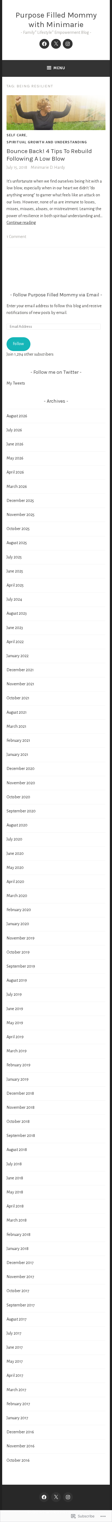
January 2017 (17, 1418)
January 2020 (18, 924)
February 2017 (18, 1404)
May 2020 (15, 867)
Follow (18, 344)
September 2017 (21, 1305)
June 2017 (15, 1347)
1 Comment (16, 236)
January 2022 (18, 656)
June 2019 (15, 1009)
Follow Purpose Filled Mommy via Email (56, 295)
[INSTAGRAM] (68, 1497)
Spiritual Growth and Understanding (47, 142)
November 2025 (21, 514)
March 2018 (17, 1220)
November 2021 (20, 684)
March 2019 (17, 1051)
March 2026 (17, 486)
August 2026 (17, 416)
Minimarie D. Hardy (48, 167)
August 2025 (17, 543)
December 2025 (20, 500)
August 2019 (17, 980)
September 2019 (21, 966)
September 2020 (21, 811)
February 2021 (18, 740)
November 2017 (20, 1277)
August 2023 (17, 613)
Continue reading (21, 222)
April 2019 (15, 1037)
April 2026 (15, 472)
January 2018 (18, 1248)
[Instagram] (67, 44)
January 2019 (18, 1079)
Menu (59, 68)
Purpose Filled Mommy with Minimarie (56, 19)
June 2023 (15, 628)
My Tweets (16, 383)
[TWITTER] (56, 1497)
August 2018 (17, 1149)
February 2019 (18, 1065)
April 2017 (15, 1375)
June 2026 (15, 444)
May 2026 (15, 458)
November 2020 (21, 783)
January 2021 (17, 754)
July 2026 (14, 430)
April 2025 (15, 585)
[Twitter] (56, 44)
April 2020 (15, 881)
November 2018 (21, 1107)
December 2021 (20, 670)
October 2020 (18, 797)
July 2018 (14, 1164)
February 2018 (18, 1234)
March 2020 (17, 896)
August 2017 (17, 1319)
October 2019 (18, 952)
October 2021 (18, 698)
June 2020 (15, 853)
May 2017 (15, 1361)
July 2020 (14, 839)
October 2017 (18, 1291)
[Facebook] (44, 44)
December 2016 (20, 1432)
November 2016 (21, 1446)
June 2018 (15, 1178)
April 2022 (15, 642)
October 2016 (18, 1460)
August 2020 (17, 825)
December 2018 (20, 1093)
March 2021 (16, 726)
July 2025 (14, 557)
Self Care (16, 135)
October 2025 (18, 529)
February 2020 (19, 910)
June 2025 (15, 571)
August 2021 (17, 712)
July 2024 (14, 599)
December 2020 (21, 768)
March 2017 (16, 1390)
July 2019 (14, 994)
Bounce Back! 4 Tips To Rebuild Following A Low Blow (49, 154)
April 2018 (15, 1206)
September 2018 (21, 1135)
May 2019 (15, 1023)
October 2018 (18, 1121)
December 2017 (20, 1262)
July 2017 (14, 1333)
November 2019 (21, 938)
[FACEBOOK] (44, 1497)
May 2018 (15, 1192)
